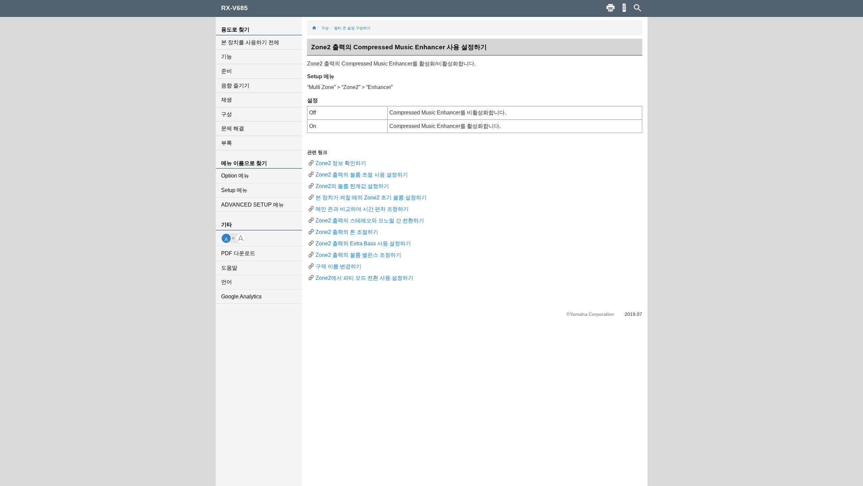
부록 (226, 143)
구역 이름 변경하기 (338, 266)
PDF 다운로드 (238, 253)
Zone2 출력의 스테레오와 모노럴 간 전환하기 (370, 220)
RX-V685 (234, 7)
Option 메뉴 (235, 176)
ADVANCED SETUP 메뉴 (252, 205)
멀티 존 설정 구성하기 (352, 28)
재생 (226, 100)
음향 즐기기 (235, 85)
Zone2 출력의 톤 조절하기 (347, 232)
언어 (226, 282)
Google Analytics (241, 296)
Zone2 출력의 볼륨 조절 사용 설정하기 (362, 175)
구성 (226, 114)
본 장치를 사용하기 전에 (250, 42)
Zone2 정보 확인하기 (341, 163)
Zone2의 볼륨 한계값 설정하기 (352, 186)
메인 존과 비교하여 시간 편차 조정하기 (362, 209)
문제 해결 (232, 128)
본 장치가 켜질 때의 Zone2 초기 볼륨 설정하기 (371, 197)
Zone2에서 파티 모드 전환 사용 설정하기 (364, 278)
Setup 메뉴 (234, 190)
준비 (226, 71)
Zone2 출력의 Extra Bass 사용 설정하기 (363, 243)
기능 (226, 56)
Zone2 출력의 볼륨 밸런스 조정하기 (358, 255)
